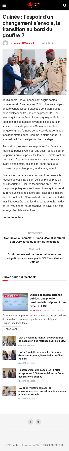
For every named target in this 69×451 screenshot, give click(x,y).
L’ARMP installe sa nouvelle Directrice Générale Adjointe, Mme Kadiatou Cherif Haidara (41, 355)
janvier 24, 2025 (27, 345)
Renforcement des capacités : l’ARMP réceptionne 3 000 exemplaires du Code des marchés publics (41, 373)
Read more (12, 329)
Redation (37, 310)
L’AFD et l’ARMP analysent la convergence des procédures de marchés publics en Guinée (42, 391)
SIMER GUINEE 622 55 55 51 (49, 444)
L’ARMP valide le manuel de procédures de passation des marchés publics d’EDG (42, 339)
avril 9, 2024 (47, 43)
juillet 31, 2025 (51, 310)
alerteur (16, 444)
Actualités (11, 296)
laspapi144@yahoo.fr (24, 43)
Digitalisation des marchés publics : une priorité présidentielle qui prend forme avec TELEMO (48, 300)
